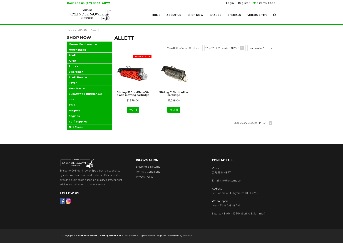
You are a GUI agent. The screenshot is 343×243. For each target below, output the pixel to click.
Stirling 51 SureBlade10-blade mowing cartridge (133, 93)
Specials (234, 15)
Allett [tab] (72, 55)
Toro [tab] (72, 105)
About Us (173, 15)
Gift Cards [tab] (76, 127)
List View (197, 48)
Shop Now (195, 15)
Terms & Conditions (148, 171)
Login (230, 3)
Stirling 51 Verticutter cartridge (173, 93)
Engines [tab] (74, 116)
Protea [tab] (73, 66)
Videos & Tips (257, 15)
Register (244, 3)
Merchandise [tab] (77, 49)
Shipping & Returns (148, 166)
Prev (234, 48)
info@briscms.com (231, 180)
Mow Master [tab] (77, 88)
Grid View (181, 48)
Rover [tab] (73, 83)
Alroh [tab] (72, 60)
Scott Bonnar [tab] (78, 77)
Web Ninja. (188, 236)
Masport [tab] (74, 110)
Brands (215, 15)
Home (156, 15)
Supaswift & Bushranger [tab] (85, 94)
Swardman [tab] (76, 71)
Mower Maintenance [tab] (83, 44)
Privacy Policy (144, 176)
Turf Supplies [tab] (78, 121)
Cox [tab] (71, 99)
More (133, 109)
